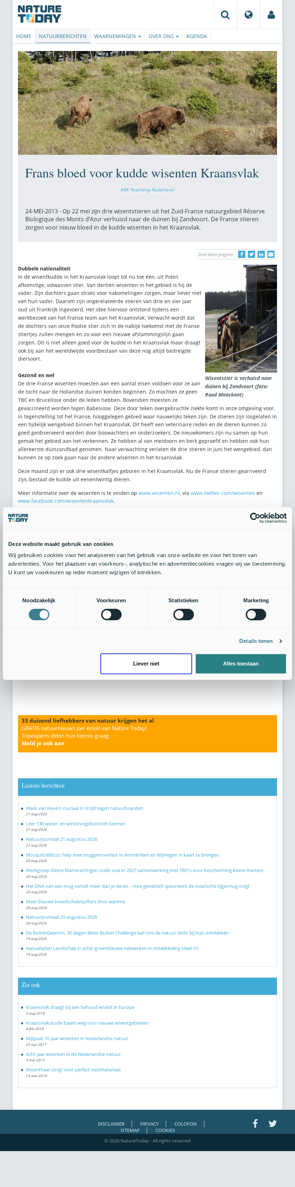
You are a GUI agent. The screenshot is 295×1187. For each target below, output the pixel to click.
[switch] (111, 614)
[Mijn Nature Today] (271, 14)
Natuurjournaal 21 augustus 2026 (61, 839)
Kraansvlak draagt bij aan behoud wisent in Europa (80, 1007)
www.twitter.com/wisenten (223, 493)
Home (23, 36)
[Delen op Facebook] (241, 254)
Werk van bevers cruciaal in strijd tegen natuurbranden (84, 808)
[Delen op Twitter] (251, 254)
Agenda (196, 36)
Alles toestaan (241, 663)
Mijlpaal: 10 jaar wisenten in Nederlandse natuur (77, 1038)
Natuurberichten (63, 36)
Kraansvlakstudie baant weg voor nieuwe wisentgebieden (87, 1023)
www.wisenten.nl (159, 493)
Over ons (162, 36)
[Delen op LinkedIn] (261, 254)
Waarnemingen (115, 36)
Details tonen (256, 641)
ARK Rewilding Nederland (147, 190)
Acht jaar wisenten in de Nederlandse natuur (73, 1054)
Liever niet (146, 663)
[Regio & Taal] (248, 14)
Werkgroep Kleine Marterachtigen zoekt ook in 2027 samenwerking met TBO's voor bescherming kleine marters (144, 870)
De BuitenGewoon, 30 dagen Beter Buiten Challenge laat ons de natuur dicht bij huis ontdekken (127, 932)
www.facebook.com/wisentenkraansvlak (66, 500)
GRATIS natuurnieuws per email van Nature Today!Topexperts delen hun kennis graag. (84, 735)
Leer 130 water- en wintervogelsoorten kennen (76, 823)
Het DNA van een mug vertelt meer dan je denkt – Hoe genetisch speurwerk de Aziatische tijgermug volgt (138, 886)
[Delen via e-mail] (270, 254)
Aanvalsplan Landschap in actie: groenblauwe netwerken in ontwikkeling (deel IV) (112, 948)
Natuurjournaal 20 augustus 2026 (61, 917)
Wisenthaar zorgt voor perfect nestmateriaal (73, 1069)
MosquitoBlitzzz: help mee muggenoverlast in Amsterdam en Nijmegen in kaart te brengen (122, 855)
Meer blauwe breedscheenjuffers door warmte (75, 901)
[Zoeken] (225, 14)
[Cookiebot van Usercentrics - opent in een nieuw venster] (255, 518)
